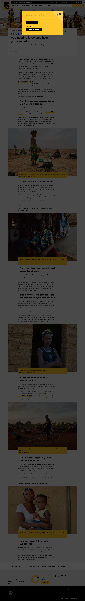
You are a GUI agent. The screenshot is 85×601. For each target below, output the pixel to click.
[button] (32, 22)
